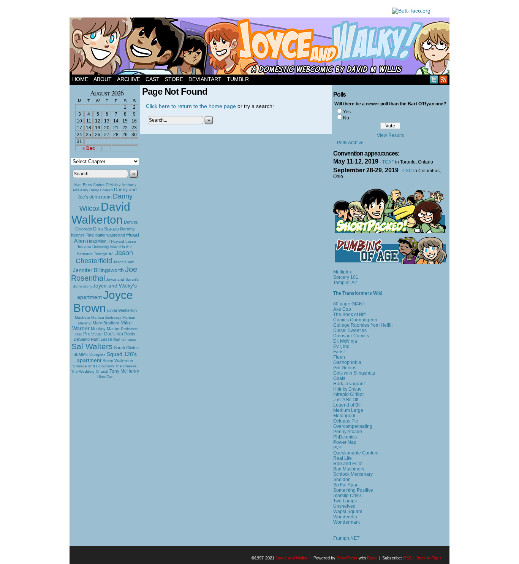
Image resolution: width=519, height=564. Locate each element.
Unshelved (344, 506)
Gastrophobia (347, 362)
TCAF (388, 162)
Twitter (434, 79)
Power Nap (344, 442)
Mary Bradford (106, 323)
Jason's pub (123, 262)
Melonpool (344, 415)
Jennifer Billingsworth (98, 270)
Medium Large (348, 410)
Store (174, 79)
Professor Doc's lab (103, 333)
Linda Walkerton (122, 310)
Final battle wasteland (105, 235)
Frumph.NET (346, 538)
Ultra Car (104, 377)
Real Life (342, 458)
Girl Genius (344, 367)
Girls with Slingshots (354, 373)
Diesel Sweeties (350, 330)
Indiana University (93, 247)
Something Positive (353, 490)
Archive (128, 79)
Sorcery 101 (345, 277)
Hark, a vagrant (349, 383)
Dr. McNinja (345, 341)
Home (80, 79)
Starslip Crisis (347, 495)
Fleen (339, 357)
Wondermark (346, 522)
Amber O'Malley (106, 185)
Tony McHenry (124, 371)
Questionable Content (355, 453)
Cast (153, 79)
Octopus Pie (345, 421)
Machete (82, 317)
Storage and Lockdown (93, 366)
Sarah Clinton (126, 347)
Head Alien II (98, 241)
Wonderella (345, 517)
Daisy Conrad (101, 190)
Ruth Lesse (101, 339)
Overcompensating (352, 426)
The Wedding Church (89, 371)
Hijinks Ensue (347, 389)
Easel (372, 558)
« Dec (88, 148)
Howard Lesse (123, 241)
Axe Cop (342, 309)
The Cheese (126, 366)
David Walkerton (100, 213)
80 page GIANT (349, 304)
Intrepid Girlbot (348, 394)
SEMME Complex (89, 354)
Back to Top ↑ (429, 558)
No (346, 118)
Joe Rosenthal (104, 273)
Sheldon (342, 479)
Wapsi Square (347, 511)
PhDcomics (345, 437)
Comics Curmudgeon (355, 320)
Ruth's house (124, 339)
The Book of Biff (349, 314)
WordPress (347, 558)
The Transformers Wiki (357, 293)
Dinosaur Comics (351, 335)
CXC (407, 170)
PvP (337, 447)
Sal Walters (92, 346)
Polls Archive (350, 142)
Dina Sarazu (106, 229)
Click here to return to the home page (191, 106)
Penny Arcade (347, 431)
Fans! (339, 351)
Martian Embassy (106, 317)
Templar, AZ (345, 282)
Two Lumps (345, 501)
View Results (390, 135)
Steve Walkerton (118, 360)
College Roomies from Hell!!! (362, 325)
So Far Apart (346, 485)
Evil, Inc (341, 346)
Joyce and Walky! (261, 47)
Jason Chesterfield (104, 257)
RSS (443, 79)
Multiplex (342, 272)
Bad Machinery (348, 469)
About (102, 79)
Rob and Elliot (347, 463)
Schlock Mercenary (353, 474)
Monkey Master (105, 328)
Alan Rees (83, 185)
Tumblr (238, 79)
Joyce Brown (103, 301)
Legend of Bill (347, 405)
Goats (339, 378)
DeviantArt (205, 79)
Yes (347, 111)
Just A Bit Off (345, 399)
